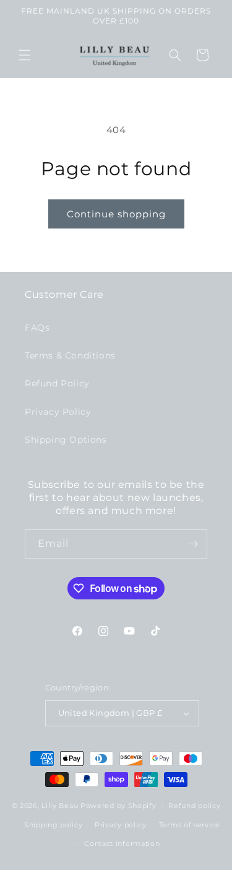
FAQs (37, 327)
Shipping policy (53, 824)
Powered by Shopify (118, 805)
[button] (24, 55)
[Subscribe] (193, 544)
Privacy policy (121, 824)
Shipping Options (66, 439)
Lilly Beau (59, 805)
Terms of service (189, 824)
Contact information (122, 843)
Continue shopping (116, 214)
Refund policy (194, 805)
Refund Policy (57, 383)
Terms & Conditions (70, 355)
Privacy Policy (58, 411)
